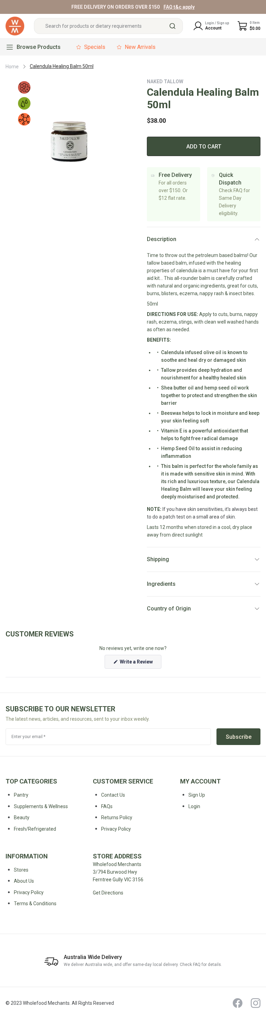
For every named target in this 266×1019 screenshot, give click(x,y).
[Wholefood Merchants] (15, 26)
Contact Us (113, 795)
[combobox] (108, 26)
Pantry (21, 795)
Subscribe (238, 737)
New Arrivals (140, 47)
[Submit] (175, 26)
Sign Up (196, 795)
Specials (94, 47)
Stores (21, 870)
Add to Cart (203, 146)
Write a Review (140, 664)
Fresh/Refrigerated (35, 829)
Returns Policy (116, 817)
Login (194, 806)
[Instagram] (255, 1003)
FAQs (107, 806)
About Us (24, 881)
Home (12, 66)
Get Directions (108, 893)
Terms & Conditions (35, 903)
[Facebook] (237, 1003)
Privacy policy (116, 829)
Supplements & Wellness (41, 806)
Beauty (21, 817)
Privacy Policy (29, 892)
